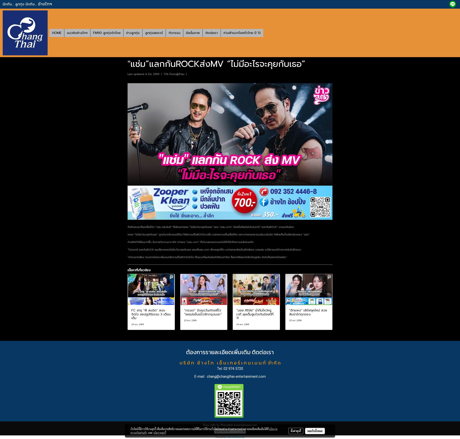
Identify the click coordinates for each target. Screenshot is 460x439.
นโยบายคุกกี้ (159, 432)
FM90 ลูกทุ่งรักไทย (107, 32)
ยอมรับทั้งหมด (315, 431)
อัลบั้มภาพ (193, 32)
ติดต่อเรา (211, 32)
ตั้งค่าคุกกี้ (296, 431)
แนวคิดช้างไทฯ (77, 32)
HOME (56, 32)
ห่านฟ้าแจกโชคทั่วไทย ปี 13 (242, 32)
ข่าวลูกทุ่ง (133, 32)
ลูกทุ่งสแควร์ (154, 32)
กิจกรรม (174, 32)
